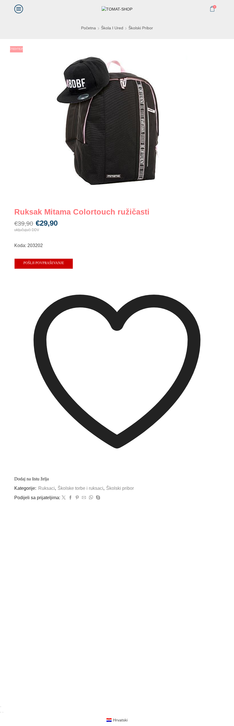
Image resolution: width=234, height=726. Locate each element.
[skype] (97, 497)
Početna (88, 28)
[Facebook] (70, 497)
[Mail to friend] (83, 497)
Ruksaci (46, 488)
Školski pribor (140, 28)
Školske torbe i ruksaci (80, 488)
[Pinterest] (77, 497)
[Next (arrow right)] (2, 712)
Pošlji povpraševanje (43, 263)
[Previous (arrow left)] (0, 712)
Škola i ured (112, 28)
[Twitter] (63, 497)
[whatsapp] (90, 497)
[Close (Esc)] (0, 706)
